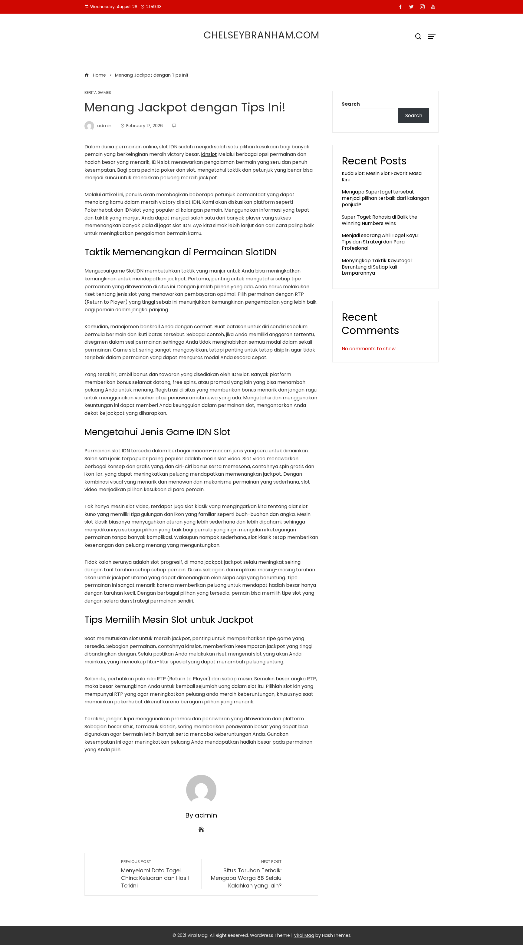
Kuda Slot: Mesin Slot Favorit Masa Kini (382, 176)
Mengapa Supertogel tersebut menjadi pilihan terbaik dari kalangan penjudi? (385, 198)
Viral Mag (304, 935)
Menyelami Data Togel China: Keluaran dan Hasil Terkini (155, 874)
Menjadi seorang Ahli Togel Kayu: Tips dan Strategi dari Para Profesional (380, 242)
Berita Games (97, 93)
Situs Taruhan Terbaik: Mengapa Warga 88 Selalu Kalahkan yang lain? (246, 874)
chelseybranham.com (261, 35)
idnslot (209, 154)
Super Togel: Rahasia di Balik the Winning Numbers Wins (379, 220)
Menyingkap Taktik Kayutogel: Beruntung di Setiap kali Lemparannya (377, 267)
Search (351, 104)
